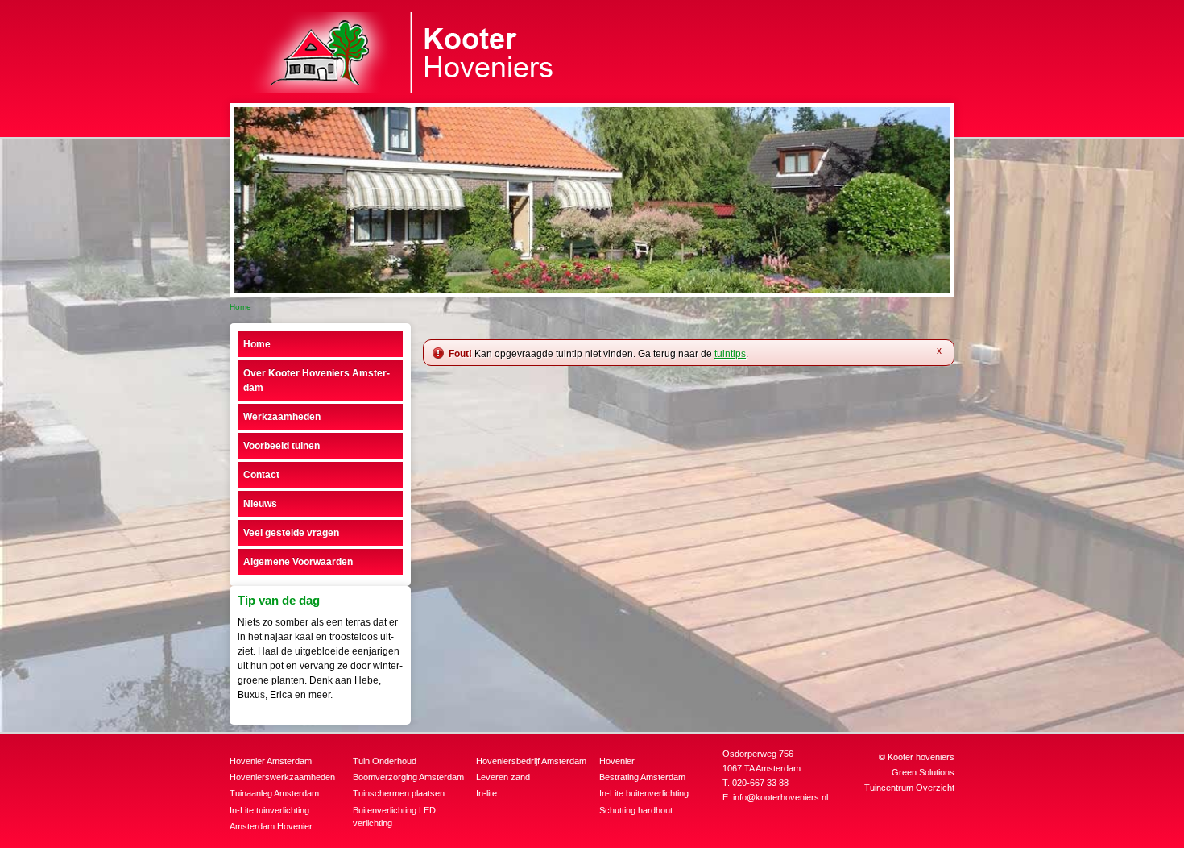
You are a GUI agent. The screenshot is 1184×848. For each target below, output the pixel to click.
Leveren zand (503, 777)
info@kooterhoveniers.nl (780, 797)
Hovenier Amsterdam (271, 761)
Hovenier (617, 761)
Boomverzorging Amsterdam (408, 777)
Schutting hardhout (636, 810)
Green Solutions (923, 772)
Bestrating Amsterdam (642, 777)
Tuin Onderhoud (384, 761)
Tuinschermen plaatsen (399, 793)
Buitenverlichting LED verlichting (394, 817)
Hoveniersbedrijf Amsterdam (531, 761)
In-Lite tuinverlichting (269, 810)
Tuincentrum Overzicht (909, 787)
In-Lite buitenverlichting (644, 793)
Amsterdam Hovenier (271, 826)
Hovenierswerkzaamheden (282, 777)
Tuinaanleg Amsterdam (274, 793)
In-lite (486, 793)
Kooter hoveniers (921, 757)
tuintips (730, 354)
